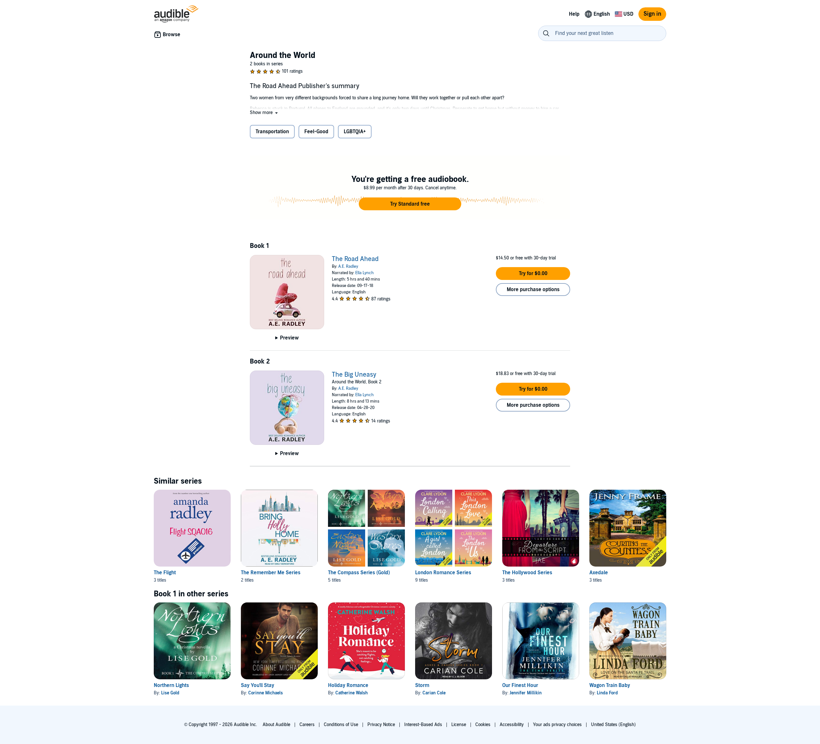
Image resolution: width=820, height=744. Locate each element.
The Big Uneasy (354, 375)
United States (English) (613, 724)
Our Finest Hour (520, 685)
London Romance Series (443, 572)
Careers (307, 724)
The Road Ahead (355, 259)
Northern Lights (171, 685)
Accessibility (512, 724)
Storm (422, 685)
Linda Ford (607, 693)
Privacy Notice (381, 724)
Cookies (482, 724)
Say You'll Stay (257, 685)
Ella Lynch (364, 272)
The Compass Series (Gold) (359, 572)
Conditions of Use (341, 724)
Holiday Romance (348, 685)
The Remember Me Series (270, 572)
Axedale (598, 572)
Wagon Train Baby (609, 685)
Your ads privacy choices (557, 724)
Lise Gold (170, 693)
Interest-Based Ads (423, 724)
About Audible (276, 724)
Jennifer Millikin (526, 693)
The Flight (165, 572)
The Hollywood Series (527, 572)
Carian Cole (434, 693)
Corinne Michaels (265, 693)
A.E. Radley (348, 266)
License (458, 724)
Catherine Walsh (351, 693)
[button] (264, 112)
